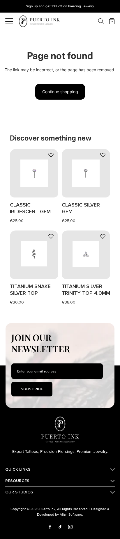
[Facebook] (50, 527)
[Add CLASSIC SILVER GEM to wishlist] (103, 155)
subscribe (32, 389)
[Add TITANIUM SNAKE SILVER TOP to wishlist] (51, 236)
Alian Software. (71, 514)
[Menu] (9, 21)
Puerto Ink (47, 509)
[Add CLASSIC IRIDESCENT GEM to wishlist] (51, 155)
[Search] (96, 21)
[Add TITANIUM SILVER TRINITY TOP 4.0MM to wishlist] (103, 236)
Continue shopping (60, 91)
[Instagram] (70, 527)
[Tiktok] (60, 526)
